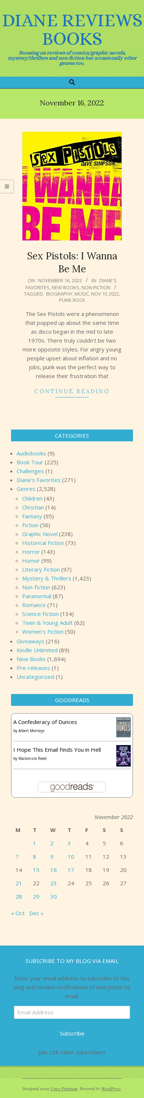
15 (36, 869)
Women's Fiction (43, 631)
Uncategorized (35, 676)
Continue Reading (72, 391)
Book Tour (30, 462)
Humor (31, 560)
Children (32, 498)
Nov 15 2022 (105, 293)
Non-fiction (96, 287)
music (82, 293)
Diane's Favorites (39, 480)
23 (53, 883)
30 (53, 896)
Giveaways (30, 641)
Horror (31, 551)
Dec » (36, 913)
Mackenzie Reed (32, 758)
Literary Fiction (41, 569)
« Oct (18, 913)
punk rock (72, 300)
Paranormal (36, 596)
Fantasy (32, 516)
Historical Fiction (43, 542)
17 (71, 869)
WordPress (111, 1088)
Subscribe (72, 1033)
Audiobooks (31, 453)
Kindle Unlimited (37, 650)
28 (19, 896)
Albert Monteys (31, 730)
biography (59, 293)
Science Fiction (40, 613)
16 (53, 869)
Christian (33, 507)
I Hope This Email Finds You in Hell (57, 749)
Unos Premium (64, 1088)
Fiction (30, 525)
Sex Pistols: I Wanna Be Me (72, 262)
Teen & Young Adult (47, 622)
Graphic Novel (40, 534)
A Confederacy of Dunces (45, 721)
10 (71, 856)
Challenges (30, 471)
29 (36, 896)
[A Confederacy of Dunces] (123, 721)
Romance (34, 605)
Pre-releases (33, 667)
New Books (65, 287)
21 (19, 883)
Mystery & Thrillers (46, 578)
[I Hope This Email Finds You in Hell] (123, 749)
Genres (26, 488)
